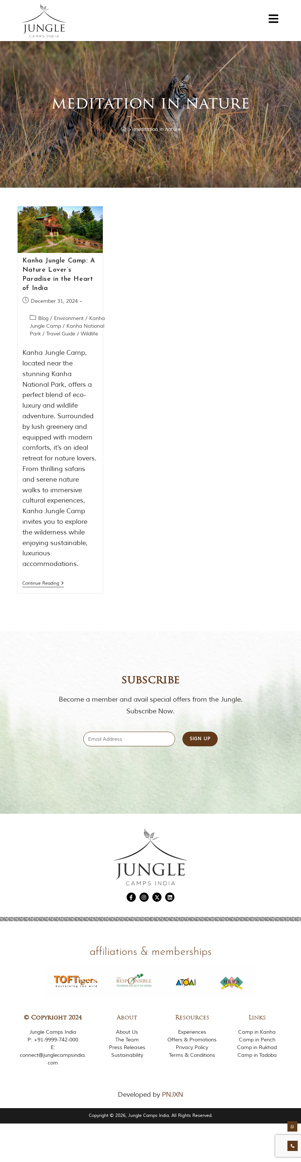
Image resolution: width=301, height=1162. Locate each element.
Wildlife (89, 334)
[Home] (123, 129)
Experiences (192, 1032)
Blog (43, 318)
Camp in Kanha (257, 1032)
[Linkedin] (169, 897)
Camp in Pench (257, 1040)
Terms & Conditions (192, 1055)
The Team (127, 1040)
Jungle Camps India (52, 1032)
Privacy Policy (192, 1047)
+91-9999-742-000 (56, 1040)
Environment (69, 318)
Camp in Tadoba (257, 1055)
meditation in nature (157, 129)
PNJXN (172, 1095)
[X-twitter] (157, 897)
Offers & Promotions (192, 1040)
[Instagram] (144, 897)
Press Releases (127, 1047)
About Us (127, 1032)
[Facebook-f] (131, 897)
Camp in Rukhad (257, 1047)
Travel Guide (60, 334)
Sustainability (127, 1055)
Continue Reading (43, 583)
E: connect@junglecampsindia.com (53, 1055)
